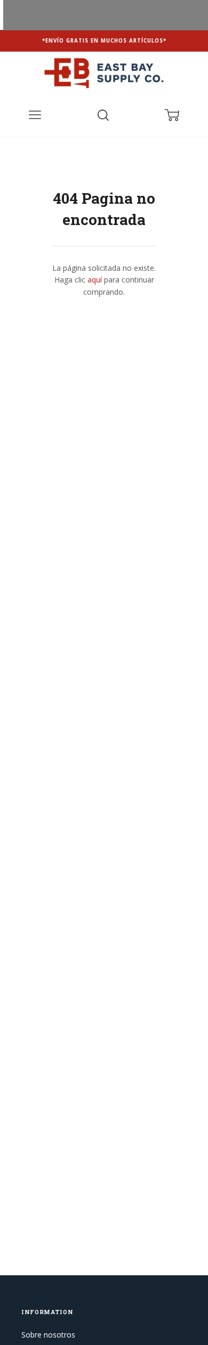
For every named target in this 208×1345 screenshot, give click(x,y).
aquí (94, 280)
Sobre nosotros (48, 1335)
